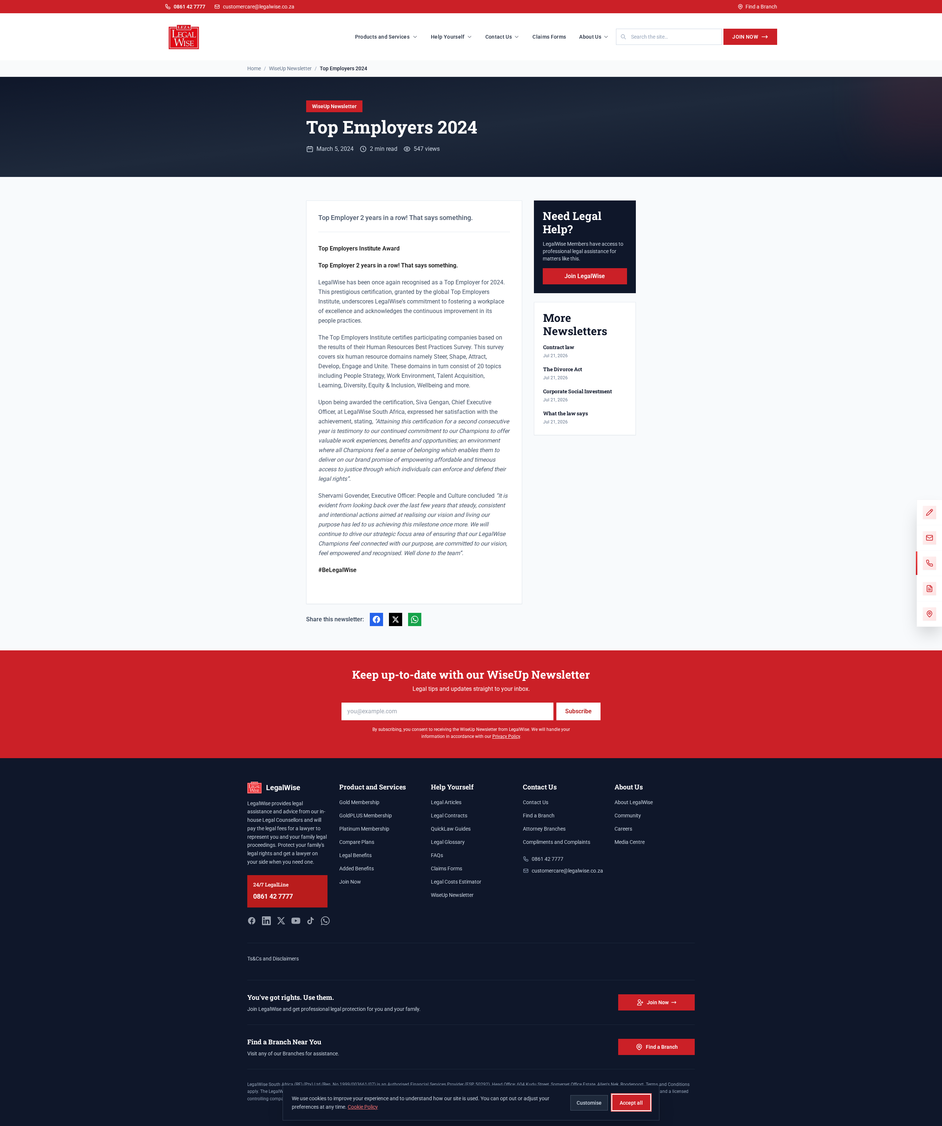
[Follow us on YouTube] (295, 920)
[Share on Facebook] (376, 619)
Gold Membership (359, 802)
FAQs (437, 855)
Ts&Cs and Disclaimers (273, 959)
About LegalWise (634, 802)
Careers (623, 829)
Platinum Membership (364, 829)
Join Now (745, 37)
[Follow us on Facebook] (251, 920)
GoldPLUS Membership (365, 815)
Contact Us (498, 37)
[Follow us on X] (281, 920)
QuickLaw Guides (451, 829)
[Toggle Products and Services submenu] (417, 37)
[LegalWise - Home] (184, 36)
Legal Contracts (449, 815)
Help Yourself (448, 37)
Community (628, 815)
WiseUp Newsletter (334, 106)
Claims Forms (549, 37)
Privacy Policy (506, 736)
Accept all (631, 1102)
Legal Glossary (448, 842)
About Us (590, 37)
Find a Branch (761, 7)
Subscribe (578, 711)
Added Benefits (356, 868)
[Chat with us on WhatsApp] (325, 920)
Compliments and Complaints (556, 842)
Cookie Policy (363, 1106)
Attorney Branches (544, 829)
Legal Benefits (355, 855)
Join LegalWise (584, 276)
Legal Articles (446, 802)
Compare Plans (356, 842)
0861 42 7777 (273, 896)
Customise (589, 1102)
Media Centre (630, 842)
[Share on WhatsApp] (414, 619)
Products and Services (382, 37)
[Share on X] (395, 619)
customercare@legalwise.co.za (258, 7)
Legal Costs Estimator (456, 882)
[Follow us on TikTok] (310, 920)
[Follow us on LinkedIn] (266, 920)
